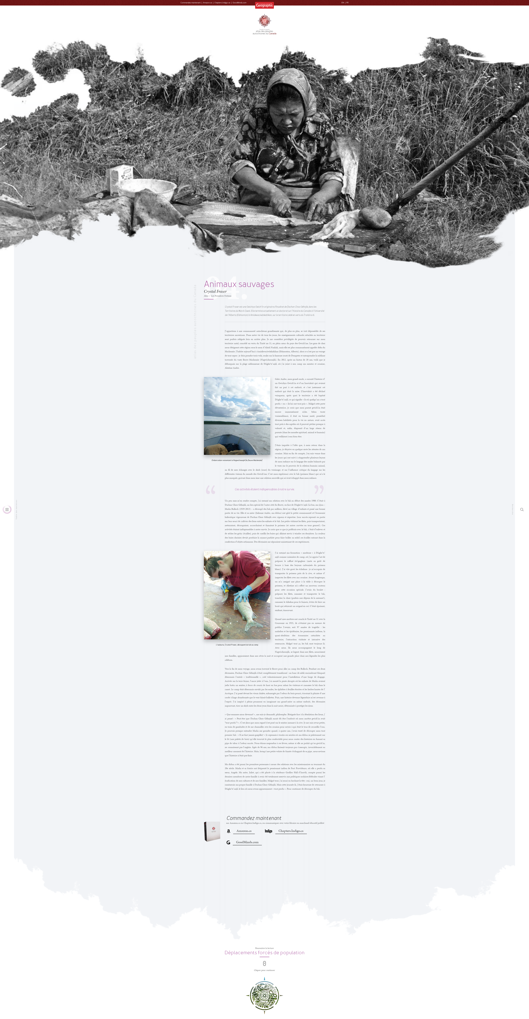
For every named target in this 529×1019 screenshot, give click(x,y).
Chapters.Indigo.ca (222, 3)
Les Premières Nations (221, 295)
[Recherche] (522, 509)
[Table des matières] (7, 509)
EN (343, 3)
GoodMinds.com (239, 3)
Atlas (206, 295)
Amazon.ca (207, 3)
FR (347, 3)
